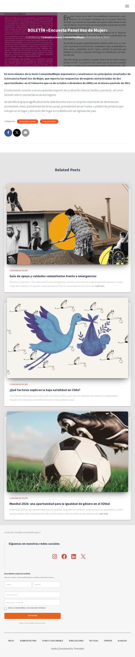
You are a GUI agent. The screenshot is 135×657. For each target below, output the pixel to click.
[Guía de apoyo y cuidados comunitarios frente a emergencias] (67, 223)
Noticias (93, 640)
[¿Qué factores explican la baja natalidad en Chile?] (67, 337)
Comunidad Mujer (27, 121)
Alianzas (122, 640)
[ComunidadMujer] (12, 6)
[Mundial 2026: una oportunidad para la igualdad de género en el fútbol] (67, 451)
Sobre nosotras (28, 640)
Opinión (108, 640)
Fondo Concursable (52, 640)
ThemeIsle (79, 648)
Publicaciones (49, 121)
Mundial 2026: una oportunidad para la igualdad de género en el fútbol (59, 504)
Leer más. (100, 286)
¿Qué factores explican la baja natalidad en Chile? (44, 390)
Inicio (11, 640)
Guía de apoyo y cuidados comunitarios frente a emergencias (52, 276)
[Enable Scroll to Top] (128, 650)
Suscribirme (32, 616)
